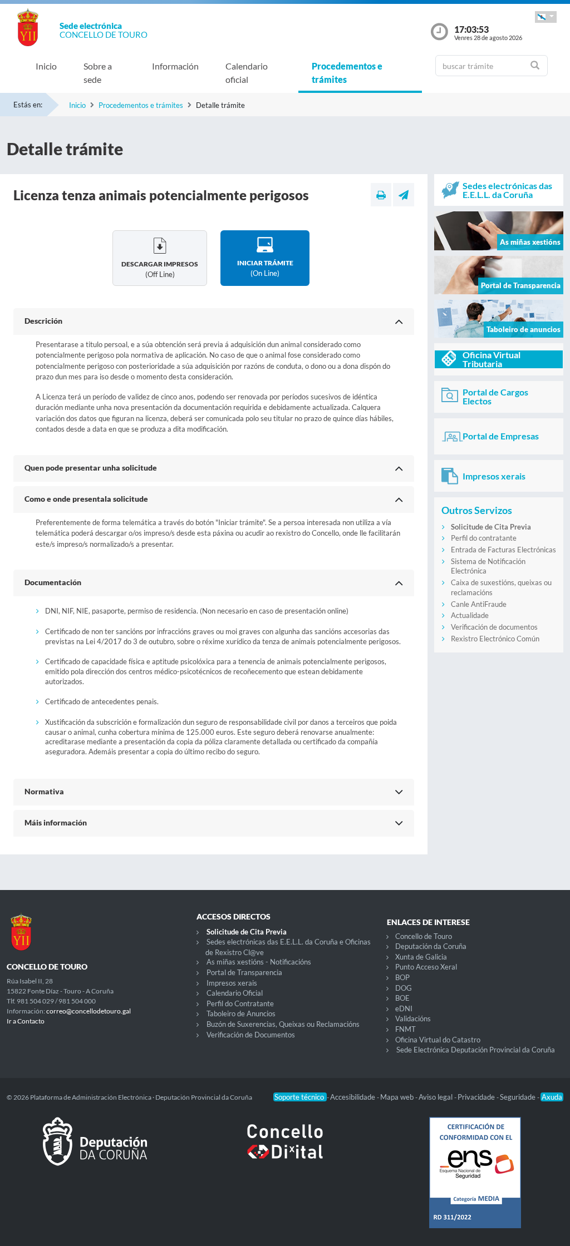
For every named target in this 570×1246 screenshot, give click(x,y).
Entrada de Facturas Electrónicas (503, 549)
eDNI (403, 1008)
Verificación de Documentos (251, 1034)
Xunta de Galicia (421, 956)
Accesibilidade (353, 1096)
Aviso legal (436, 1096)
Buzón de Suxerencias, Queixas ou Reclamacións (283, 1024)
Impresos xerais (232, 982)
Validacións (413, 1018)
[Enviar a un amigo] (403, 194)
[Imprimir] (381, 194)
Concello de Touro (423, 936)
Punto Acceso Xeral (426, 966)
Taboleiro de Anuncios (241, 1013)
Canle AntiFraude (479, 604)
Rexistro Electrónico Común (495, 638)
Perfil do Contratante (240, 1003)
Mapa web (397, 1096)
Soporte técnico (300, 1096)
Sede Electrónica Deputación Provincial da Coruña (475, 1049)
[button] (546, 17)
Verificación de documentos (494, 626)
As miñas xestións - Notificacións (259, 961)
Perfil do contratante (484, 537)
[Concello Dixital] (284, 1150)
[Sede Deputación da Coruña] (95, 1150)
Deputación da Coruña (430, 946)
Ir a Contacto (26, 1021)
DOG (403, 987)
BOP (402, 977)
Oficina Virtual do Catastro (437, 1039)
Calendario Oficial (235, 992)
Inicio (46, 66)
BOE (402, 997)
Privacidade (477, 1096)
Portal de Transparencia (244, 972)
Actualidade (470, 615)
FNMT (405, 1029)
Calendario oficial (246, 73)
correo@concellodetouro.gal (88, 1011)
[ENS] (475, 1181)
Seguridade (518, 1096)
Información (175, 66)
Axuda (552, 1096)
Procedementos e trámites (347, 73)
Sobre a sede (97, 73)
